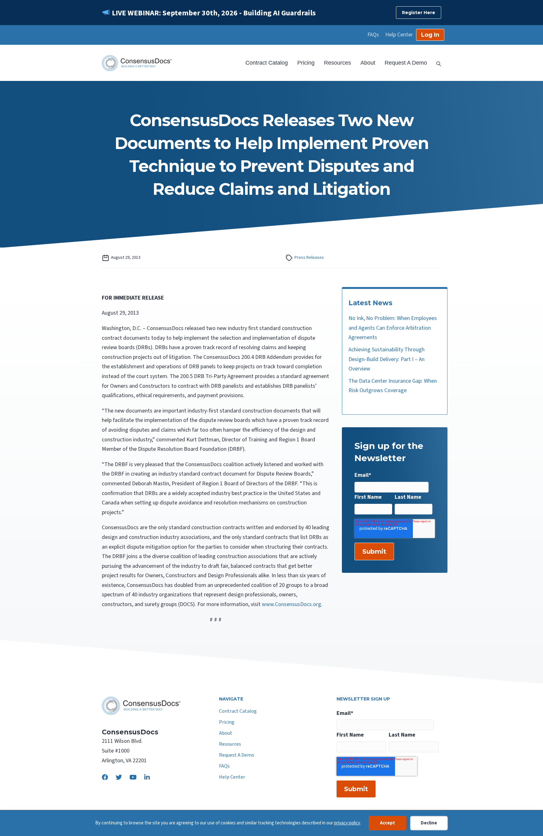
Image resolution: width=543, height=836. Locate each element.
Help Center (399, 35)
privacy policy (347, 823)
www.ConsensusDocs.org (291, 604)
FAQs (373, 35)
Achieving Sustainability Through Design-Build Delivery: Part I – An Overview (386, 359)
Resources (337, 63)
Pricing (306, 63)
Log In (430, 34)
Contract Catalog (266, 63)
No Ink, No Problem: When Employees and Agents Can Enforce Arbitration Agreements (392, 327)
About (367, 63)
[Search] (436, 63)
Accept (387, 823)
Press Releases (309, 257)
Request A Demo (406, 63)
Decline (429, 823)
